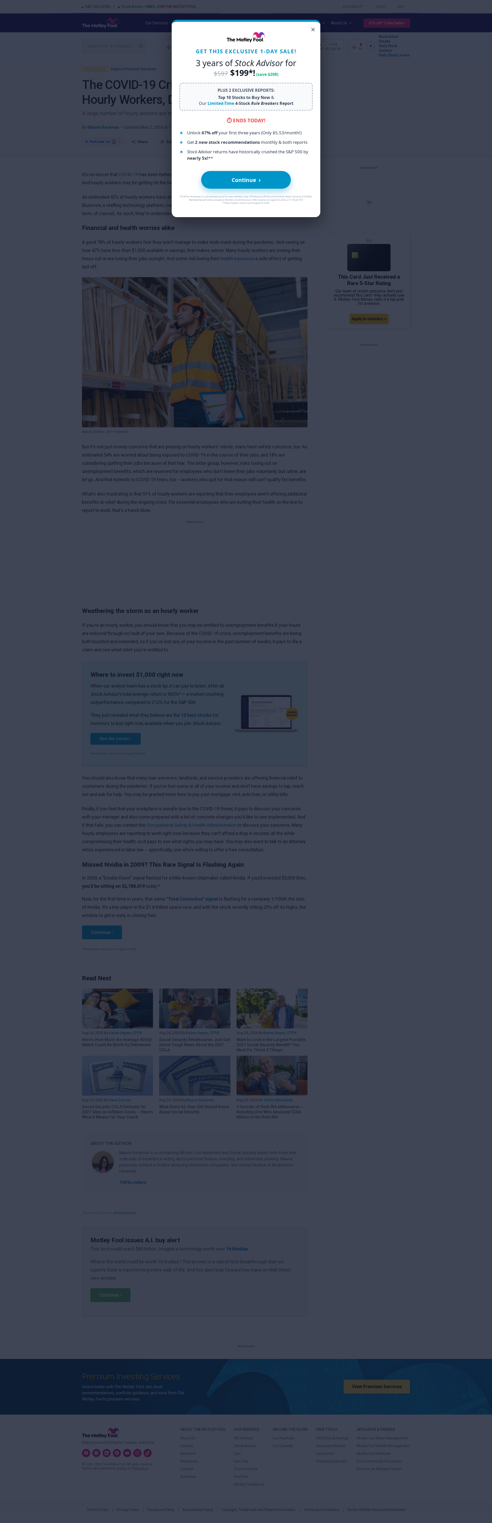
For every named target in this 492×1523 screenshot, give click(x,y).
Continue (246, 180)
